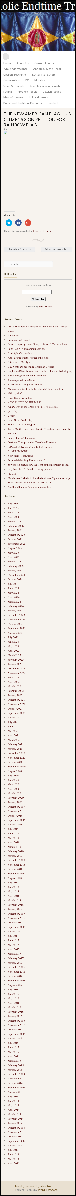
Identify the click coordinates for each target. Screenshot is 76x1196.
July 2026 (13, 503)
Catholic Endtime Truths (38, 26)
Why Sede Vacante (15, 69)
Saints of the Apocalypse (21, 424)
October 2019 (15, 815)
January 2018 (15, 909)
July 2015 (13, 1043)
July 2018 (13, 882)
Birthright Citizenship (20, 353)
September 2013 (17, 1141)
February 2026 (16, 526)
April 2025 (14, 557)
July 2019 (13, 829)
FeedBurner (45, 306)
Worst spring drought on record (25, 384)
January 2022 (15, 695)
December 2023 (16, 615)
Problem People (27, 91)
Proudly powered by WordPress (34, 1186)
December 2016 (16, 967)
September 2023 (17, 628)
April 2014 (14, 1110)
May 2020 (13, 784)
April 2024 (14, 597)
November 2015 (16, 1025)
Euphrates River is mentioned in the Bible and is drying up (40, 371)
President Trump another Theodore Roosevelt (32, 442)
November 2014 (16, 1078)
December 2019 (16, 806)
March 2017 (14, 954)
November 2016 (16, 971)
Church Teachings (15, 74)
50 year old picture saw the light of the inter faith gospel (38, 464)
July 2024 (13, 584)
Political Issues (38, 97)
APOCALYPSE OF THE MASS (24, 402)
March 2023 (14, 655)
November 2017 (16, 918)
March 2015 (14, 1060)
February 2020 (16, 797)
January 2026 (15, 530)
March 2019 (14, 847)
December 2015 (16, 1020)
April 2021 (14, 735)
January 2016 (15, 1016)
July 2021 (13, 722)
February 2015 (16, 1065)
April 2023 (14, 650)
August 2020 (15, 771)
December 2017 (16, 913)
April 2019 (14, 842)
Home (7, 63)
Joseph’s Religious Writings (47, 86)
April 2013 (14, 1163)
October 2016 (15, 976)
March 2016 (14, 1007)
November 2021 (16, 704)
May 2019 (13, 838)
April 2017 (14, 949)
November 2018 (16, 864)
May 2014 (13, 1105)
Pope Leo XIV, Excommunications (26, 349)
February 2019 (16, 851)
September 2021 (17, 713)
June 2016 (13, 994)
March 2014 (14, 1114)
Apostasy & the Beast (47, 69)
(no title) (12, 411)
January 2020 (15, 802)
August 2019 (15, 824)
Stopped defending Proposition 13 (26, 460)
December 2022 (16, 668)
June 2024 (13, 588)
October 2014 (15, 1083)
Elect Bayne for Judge (20, 398)
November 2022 (16, 673)
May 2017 (13, 945)
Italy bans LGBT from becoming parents (30, 469)
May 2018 (13, 891)
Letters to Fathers (44, 74)
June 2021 (13, 726)
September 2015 (17, 1034)
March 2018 (14, 900)
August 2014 (15, 1092)
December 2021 (16, 699)
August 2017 (15, 931)
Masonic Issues (13, 97)
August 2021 (15, 717)
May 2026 (13, 512)
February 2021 (16, 744)
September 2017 (17, 927)
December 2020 (16, 753)
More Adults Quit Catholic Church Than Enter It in (36, 389)
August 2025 (15, 548)
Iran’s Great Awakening (20, 420)
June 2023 (13, 641)
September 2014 (17, 1087)
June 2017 (13, 940)
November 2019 (16, 811)
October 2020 (15, 762)
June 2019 (13, 833)
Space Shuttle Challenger (21, 438)
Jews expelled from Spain (21, 380)
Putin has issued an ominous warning (20, 249)
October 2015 (15, 1029)
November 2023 (16, 619)
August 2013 (15, 1145)
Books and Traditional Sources (22, 103)
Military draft (15, 393)
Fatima (7, 91)
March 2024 (14, 601)
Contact (52, 103)
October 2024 (15, 579)
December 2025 (16, 535)
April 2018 (14, 896)
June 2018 (13, 887)
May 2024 (13, 592)
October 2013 (15, 1136)
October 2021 (15, 708)
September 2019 (17, 820)
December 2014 (16, 1074)
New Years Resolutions (21, 455)
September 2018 (17, 873)
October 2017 (15, 922)
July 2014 (13, 1096)
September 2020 (17, 766)
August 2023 (15, 633)
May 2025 (13, 552)
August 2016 (15, 985)
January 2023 (15, 664)
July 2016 (13, 989)
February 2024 (16, 606)
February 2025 (16, 566)
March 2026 (14, 521)
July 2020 (13, 775)
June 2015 (13, 1047)
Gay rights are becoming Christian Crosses (31, 366)
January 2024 (15, 610)
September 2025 (17, 543)
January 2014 (15, 1123)
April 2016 (14, 1003)
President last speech (19, 340)
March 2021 (14, 740)
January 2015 (15, 1069)
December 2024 (16, 575)
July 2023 (13, 637)
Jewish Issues (52, 91)
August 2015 (15, 1038)
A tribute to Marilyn (19, 362)
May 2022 (13, 677)
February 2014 (16, 1118)
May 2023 (13, 646)
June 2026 (13, 508)
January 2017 (15, 962)
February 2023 (16, 659)
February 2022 (16, 691)
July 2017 (13, 936)
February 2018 (16, 904)
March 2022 (14, 686)
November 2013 (16, 1132)
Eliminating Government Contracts (27, 375)
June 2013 (13, 1154)
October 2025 (15, 539)
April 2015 (14, 1056)
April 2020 (14, 789)
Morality (39, 80)
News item (13, 335)
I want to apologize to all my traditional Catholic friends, (39, 344)
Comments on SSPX (16, 80)
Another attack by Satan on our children (30, 487)
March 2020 (14, 793)
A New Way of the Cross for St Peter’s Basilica (33, 406)
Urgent (11, 415)
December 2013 (16, 1127)
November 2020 (16, 757)
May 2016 (13, 998)
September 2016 (17, 980)
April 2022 (14, 682)
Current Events (44, 63)
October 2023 (15, 624)
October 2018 (15, 869)
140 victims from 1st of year (57, 249)
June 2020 (13, 780)
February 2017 (16, 958)
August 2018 (15, 878)
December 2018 (16, 860)
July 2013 (13, 1150)
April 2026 (14, 517)
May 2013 (13, 1159)
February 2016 (16, 1011)
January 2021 (15, 748)
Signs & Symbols (13, 86)
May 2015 (13, 1052)
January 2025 (15, 570)
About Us (23, 63)
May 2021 (13, 731)
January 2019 (15, 855)
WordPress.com (47, 1189)
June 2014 (13, 1101)
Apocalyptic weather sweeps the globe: (29, 357)
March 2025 (14, 561)
